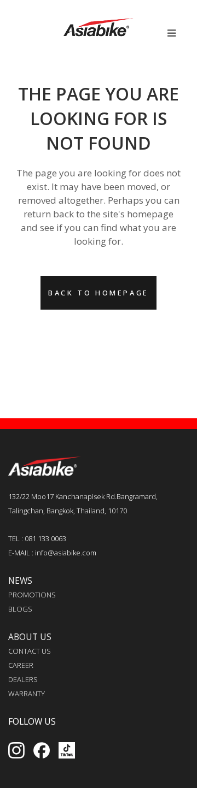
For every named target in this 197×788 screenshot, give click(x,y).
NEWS (20, 580)
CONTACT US (29, 651)
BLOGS (20, 609)
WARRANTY (26, 693)
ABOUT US (29, 637)
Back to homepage (98, 293)
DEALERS (23, 679)
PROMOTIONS (32, 595)
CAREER (20, 665)
